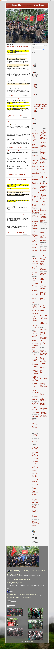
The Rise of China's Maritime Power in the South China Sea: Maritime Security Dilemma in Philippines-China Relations (35, 387)
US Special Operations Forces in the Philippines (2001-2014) (35, 458)
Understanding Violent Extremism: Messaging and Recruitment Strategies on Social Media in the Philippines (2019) (43, 362)
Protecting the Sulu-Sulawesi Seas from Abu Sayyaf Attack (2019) (35, 303)
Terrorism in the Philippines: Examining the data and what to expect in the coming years (43, 411)
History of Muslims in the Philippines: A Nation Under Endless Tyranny (43, 240)
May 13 (35, 96)
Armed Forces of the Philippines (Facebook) (43, 266)
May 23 (35, 86)
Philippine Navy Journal (43, 343)
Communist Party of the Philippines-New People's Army (43, 147)
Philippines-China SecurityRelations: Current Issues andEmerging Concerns (35, 383)
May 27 (35, 85)
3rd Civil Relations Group (43, 315)
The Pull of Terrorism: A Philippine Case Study (35, 316)
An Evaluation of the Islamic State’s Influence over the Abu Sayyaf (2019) (35, 287)
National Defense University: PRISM (34, 510)
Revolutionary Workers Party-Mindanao (43, 250)
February (34, 120)
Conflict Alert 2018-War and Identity (35, 184)
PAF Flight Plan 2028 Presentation (43, 339)
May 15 (35, 94)
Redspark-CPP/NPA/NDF (43, 244)
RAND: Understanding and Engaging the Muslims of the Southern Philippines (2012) (35, 222)
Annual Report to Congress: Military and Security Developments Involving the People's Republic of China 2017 (35, 403)
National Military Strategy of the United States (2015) (35, 487)
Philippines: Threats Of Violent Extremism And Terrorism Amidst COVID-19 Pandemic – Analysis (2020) (35, 170)
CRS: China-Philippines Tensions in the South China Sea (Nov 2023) (35, 416)
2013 (33, 124)
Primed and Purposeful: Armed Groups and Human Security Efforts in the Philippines (35, 225)
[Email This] (23, 95)
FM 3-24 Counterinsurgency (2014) (35, 495)
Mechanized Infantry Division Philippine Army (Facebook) (43, 308)
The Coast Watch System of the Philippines (35, 236)
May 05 (35, 113)
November (34, 75)
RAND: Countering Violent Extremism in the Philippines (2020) (43, 417)
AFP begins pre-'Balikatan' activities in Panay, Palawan (14, 574)
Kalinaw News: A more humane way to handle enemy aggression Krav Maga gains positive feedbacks (20, 597)
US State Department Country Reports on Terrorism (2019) (43, 359)
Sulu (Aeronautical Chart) (35, 424)
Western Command (42, 301)
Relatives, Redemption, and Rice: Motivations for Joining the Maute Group (43, 186)
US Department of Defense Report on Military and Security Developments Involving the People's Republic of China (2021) (35, 409)
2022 (33, 65)
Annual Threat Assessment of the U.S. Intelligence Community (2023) (35, 525)
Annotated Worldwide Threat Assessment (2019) (43, 370)
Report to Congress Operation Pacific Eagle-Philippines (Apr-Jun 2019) (35, 470)
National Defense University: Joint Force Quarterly (35, 508)
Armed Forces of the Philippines (42, 264)
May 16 (35, 93)
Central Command (42, 293)
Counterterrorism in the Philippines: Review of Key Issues (35, 242)
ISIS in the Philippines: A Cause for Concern (43, 210)
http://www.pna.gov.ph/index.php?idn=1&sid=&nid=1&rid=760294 (16, 232)
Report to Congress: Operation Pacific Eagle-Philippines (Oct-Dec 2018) (35, 476)
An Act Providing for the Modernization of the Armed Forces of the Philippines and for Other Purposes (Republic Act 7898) (43, 257)
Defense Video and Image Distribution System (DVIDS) (35, 521)
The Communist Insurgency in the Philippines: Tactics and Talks (43, 164)
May (34, 82)
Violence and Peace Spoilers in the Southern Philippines (35, 215)
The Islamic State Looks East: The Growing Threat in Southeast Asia (43, 183)
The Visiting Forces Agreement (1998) (34, 144)
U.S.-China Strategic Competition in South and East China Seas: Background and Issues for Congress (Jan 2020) (35, 336)
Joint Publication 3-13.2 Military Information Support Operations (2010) (35, 499)
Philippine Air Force (42, 281)
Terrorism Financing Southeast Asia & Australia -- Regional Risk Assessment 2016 (43, 389)
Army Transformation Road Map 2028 (43, 342)
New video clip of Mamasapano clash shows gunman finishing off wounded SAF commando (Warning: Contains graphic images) (27, 570)
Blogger (32, 641)
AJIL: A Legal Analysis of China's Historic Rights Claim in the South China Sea (35, 396)
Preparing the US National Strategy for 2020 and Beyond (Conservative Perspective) (35, 461)
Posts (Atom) (12, 238)
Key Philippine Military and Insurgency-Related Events (25, 5)
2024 (33, 63)
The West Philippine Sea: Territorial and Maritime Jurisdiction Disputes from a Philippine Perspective (35, 400)
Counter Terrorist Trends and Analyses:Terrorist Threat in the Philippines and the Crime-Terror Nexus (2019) (35, 284)
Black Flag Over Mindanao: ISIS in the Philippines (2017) (34, 298)
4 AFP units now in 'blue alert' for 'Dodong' (14, 150)
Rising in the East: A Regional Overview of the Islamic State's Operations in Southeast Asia (35, 158)
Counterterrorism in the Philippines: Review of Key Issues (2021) (43, 409)
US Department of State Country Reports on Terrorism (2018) (43, 368)
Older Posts (27, 236)
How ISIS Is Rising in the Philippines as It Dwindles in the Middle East (43, 204)
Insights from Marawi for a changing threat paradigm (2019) (35, 179)
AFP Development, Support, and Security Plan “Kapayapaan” (43, 335)
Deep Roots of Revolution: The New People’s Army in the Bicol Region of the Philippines (43, 136)
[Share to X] (24, 95)
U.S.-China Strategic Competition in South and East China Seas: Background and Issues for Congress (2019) (35, 340)
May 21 (35, 87)
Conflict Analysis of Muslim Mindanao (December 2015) (35, 199)
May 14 (35, 95)
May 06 (35, 112)
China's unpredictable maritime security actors (35, 370)
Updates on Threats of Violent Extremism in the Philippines (43, 194)
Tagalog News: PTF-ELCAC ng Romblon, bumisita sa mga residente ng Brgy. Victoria (18, 579)
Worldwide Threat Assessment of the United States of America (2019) (35, 479)
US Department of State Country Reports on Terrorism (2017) (43, 372)
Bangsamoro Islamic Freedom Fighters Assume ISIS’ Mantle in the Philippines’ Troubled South (35, 259)
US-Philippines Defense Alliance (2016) (35, 142)
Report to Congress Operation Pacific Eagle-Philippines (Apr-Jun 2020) (35, 449)
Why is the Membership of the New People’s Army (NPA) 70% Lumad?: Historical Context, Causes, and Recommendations (43, 144)
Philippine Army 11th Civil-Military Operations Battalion (43, 324)
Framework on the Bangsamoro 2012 (42, 230)
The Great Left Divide (43, 152)
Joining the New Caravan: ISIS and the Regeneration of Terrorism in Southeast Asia (43, 381)
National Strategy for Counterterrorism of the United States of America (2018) (43, 378)
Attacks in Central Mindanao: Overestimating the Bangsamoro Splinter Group (35, 266)
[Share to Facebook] (25, 95)
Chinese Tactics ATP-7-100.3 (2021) (35, 406)
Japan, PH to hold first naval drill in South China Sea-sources (17, 46)
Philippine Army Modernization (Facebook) (43, 279)
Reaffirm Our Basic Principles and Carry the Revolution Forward (43, 158)
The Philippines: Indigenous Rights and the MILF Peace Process (43, 235)
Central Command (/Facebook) (42, 294)
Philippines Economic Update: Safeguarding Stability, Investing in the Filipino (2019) (35, 133)
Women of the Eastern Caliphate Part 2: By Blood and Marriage (43, 196)
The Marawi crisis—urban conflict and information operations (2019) (35, 182)
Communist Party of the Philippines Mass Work (43, 140)
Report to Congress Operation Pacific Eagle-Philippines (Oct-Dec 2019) (35, 455)
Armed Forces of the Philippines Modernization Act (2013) (43, 329)
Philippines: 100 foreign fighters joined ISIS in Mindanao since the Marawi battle (43, 201)
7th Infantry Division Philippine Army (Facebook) (42, 310)
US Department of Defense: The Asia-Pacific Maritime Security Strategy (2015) (35, 361)
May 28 (35, 84)
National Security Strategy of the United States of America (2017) (35, 484)
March (34, 119)
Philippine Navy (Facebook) (42, 285)
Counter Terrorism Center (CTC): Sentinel (35, 511)
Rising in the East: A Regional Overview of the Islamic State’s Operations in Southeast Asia (43, 188)
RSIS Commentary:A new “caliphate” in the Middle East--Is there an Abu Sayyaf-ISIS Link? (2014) (35, 314)
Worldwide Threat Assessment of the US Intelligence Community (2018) (43, 375)
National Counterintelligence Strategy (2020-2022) (43, 350)
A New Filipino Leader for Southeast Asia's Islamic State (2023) (35, 324)
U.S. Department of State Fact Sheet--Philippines (35, 147)
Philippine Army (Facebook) (42, 278)
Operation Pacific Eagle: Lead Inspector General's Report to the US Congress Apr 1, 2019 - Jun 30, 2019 (35, 176)
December (34, 74)
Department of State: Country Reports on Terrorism (43, 397)
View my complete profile (35, 544)
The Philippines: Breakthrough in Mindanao (42, 233)
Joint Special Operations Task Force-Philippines (35, 440)
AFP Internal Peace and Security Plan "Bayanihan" (43, 337)
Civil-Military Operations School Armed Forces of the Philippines (43, 275)
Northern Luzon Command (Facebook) (43, 290)
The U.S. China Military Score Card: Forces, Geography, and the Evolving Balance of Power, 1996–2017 (35, 358)
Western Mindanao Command (42, 302)
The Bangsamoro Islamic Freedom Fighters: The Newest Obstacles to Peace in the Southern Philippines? (35, 263)
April (34, 118)
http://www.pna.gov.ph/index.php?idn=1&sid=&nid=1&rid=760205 (16, 174)
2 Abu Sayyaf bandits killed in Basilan (13, 98)
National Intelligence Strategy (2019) (34, 463)
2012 (33, 125)
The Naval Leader (42, 344)
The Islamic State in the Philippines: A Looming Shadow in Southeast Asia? (43, 208)
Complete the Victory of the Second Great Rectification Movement (43, 162)
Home (18, 236)
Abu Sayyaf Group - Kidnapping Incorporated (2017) (35, 308)
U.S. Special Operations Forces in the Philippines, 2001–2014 (35, 201)
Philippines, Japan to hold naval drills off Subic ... (40, 104)
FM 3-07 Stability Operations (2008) (34, 497)
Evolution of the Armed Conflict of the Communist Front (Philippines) (43, 154)
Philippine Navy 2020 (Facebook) (43, 287)
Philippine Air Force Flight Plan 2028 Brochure (43, 340)
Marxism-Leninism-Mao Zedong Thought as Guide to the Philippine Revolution (43, 169)
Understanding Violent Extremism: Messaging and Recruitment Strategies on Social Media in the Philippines (43, 215)
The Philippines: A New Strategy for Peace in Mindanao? (43, 237)
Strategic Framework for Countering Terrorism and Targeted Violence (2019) (35, 447)
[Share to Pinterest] (26, 95)
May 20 (35, 88)
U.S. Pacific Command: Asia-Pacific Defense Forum (35, 515)
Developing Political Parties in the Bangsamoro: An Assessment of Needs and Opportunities (35, 210)
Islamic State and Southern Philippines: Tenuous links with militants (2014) (34, 206)
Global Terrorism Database (42, 395)
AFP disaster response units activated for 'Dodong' (15, 214)
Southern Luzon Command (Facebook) (43, 292)
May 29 (35, 83)
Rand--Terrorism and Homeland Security (43, 403)
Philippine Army (42, 276)
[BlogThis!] (24, 147)
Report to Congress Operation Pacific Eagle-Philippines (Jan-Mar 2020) (35, 452)
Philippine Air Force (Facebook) (42, 282)
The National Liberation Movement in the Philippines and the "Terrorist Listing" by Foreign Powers (43, 172)
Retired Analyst (34, 533)
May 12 (35, 97)
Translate (13, 606)
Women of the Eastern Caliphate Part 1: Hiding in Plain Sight (43, 198)
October (34, 76)
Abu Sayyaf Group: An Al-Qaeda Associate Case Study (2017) (35, 301)
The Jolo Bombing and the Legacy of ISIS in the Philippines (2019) (35, 188)
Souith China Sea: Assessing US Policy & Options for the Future (35, 380)
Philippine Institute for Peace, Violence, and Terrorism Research (43, 401)
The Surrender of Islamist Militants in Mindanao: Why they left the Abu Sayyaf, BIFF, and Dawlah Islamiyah (35, 251)
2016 (33, 72)
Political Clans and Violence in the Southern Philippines (35, 228)
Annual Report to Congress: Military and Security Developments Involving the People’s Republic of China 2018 (35, 354)
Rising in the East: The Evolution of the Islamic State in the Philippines (35, 161)
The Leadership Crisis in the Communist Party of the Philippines (43, 176)
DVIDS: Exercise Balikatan (35, 441)
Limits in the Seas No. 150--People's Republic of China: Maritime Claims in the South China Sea (35, 413)
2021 (33, 66)
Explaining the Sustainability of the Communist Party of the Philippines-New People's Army (43, 150)
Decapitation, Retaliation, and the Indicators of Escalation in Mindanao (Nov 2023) (35, 248)
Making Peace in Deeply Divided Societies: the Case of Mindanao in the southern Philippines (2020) (35, 164)
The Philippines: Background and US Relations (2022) (34, 150)
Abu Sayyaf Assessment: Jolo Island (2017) (35, 296)
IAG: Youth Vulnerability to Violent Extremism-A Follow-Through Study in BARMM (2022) (35, 244)
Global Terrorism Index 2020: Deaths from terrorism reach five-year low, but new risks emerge (43, 352)
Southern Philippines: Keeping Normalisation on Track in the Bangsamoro (35, 156)
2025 (33, 62)
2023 (33, 64)
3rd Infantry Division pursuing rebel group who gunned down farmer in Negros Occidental (19, 584)
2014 (33, 123)
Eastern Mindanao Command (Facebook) (43, 300)
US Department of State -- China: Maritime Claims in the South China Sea (35, 378)
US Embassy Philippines (35, 434)
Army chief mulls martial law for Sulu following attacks (14, 582)
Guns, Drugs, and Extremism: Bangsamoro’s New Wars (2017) (35, 192)
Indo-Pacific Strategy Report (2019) (34, 465)
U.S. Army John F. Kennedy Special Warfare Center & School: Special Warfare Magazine (35, 503)
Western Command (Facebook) (42, 296)
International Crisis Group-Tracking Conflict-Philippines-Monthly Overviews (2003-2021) (43, 414)
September (34, 77)
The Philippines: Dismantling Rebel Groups (35, 240)
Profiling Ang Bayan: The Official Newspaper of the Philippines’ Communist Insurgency (43, 178)
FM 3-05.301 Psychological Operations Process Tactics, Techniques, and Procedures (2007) (35, 493)
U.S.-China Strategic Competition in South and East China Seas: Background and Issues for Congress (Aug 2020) (35, 332)
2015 (33, 73)
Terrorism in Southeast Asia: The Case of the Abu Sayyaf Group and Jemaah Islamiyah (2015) (35, 310)
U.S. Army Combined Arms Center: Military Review (34, 506)
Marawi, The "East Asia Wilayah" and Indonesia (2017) (35, 195)
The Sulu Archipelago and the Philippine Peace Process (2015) (35, 204)
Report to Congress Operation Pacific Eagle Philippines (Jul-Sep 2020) (35, 523)
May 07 (35, 111)
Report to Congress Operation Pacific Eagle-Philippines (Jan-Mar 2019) (35, 473)
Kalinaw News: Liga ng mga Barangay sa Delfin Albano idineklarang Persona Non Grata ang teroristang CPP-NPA (22, 594)
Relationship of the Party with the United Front (43, 167)
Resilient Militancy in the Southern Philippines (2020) (35, 167)
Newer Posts (9, 236)
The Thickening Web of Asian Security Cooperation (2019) (35, 136)
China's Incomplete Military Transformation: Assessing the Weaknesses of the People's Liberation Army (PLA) (35, 365)
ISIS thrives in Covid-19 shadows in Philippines (43, 212)
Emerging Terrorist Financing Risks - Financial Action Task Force (43, 384)
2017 (33, 71)
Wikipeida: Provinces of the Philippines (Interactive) (35, 420)
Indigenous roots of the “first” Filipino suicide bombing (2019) (35, 290)
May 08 (35, 110)
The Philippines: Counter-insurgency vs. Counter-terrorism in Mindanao (35, 234)
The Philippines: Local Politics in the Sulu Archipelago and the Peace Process (35, 231)
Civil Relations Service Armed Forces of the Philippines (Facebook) (43, 273)
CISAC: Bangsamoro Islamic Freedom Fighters (35, 270)
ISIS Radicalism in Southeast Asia (42, 206)
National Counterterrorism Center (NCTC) (43, 399)
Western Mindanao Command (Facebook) (43, 304)
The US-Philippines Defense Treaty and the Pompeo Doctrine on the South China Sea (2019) (35, 138)
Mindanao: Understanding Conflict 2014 (35, 212)
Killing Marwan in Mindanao (34, 268)
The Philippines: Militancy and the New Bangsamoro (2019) (35, 173)
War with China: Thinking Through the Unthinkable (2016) (35, 351)
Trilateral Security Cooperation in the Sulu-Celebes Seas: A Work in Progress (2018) (35, 294)
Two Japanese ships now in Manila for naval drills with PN (16, 179)
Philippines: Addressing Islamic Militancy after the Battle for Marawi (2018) (35, 186)
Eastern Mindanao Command (42, 298)
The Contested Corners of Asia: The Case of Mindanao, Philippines (35, 238)
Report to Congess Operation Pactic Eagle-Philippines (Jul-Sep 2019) (35, 467)
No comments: (20, 95)
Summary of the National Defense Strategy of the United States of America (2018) (35, 481)
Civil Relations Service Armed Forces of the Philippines (43, 270)
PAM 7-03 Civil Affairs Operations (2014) (43, 333)
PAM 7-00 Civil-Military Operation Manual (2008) (43, 331)
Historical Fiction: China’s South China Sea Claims (35, 394)
